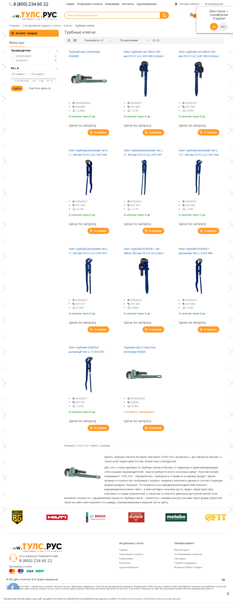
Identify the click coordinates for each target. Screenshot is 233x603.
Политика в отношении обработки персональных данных (149, 598)
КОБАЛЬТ (22, 60)
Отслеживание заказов (188, 554)
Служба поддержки (185, 562)
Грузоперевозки (147, 4)
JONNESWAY (23, 56)
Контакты (128, 4)
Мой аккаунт (181, 549)
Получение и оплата (89, 4)
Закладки (179, 558)
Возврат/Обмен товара (188, 567)
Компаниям (112, 4)
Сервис (70, 4)
